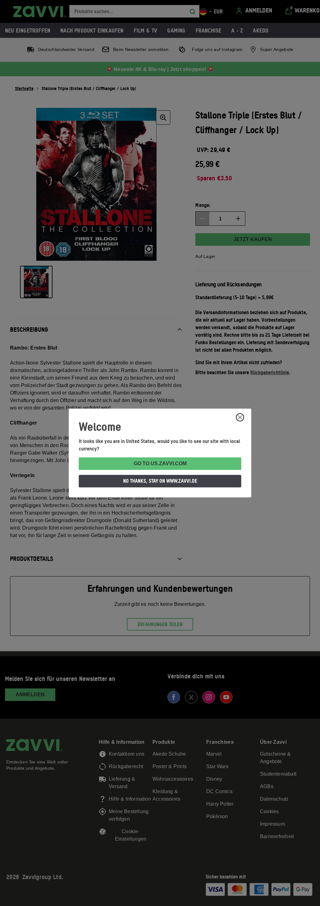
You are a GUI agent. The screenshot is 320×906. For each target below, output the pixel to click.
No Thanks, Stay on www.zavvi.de (160, 481)
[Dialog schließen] (240, 417)
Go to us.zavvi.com (160, 463)
